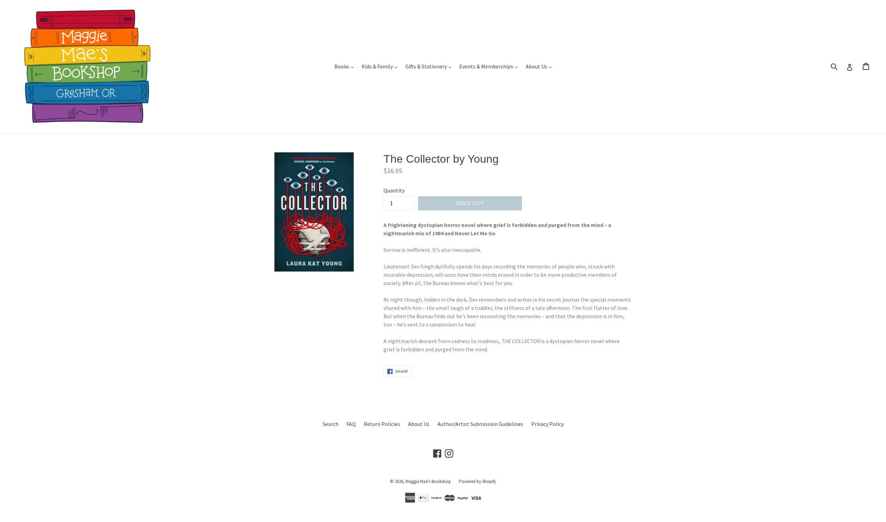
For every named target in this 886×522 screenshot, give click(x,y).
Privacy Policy (547, 423)
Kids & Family (381, 66)
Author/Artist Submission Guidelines (480, 423)
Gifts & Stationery (430, 66)
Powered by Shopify (477, 481)
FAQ (351, 423)
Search (330, 423)
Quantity (394, 190)
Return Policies (382, 423)
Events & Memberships (490, 66)
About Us (540, 66)
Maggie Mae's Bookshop (428, 481)
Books (345, 66)
